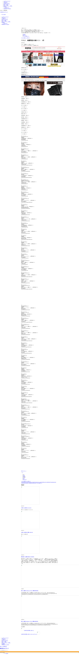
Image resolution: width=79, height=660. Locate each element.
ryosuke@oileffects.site (42, 482)
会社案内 (3, 22)
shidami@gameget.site (35, 482)
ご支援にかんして (5, 18)
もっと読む (23, 626)
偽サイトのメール (5, 19)
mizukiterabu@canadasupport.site (51, 482)
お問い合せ (3, 17)
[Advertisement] (39, 296)
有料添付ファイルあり (5, 24)
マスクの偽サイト (24, 481)
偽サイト (29, 481)
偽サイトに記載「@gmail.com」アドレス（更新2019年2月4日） (29, 621)
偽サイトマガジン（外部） (6, 21)
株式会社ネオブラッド (4, 648)
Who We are (5, 23)
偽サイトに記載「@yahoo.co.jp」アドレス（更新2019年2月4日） (30, 590)
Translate (6, 653)
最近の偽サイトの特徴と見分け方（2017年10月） (27, 556)
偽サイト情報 (4, 20)
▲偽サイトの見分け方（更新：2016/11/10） (27, 532)
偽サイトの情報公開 (3, 646)
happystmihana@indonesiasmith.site (26, 482)
